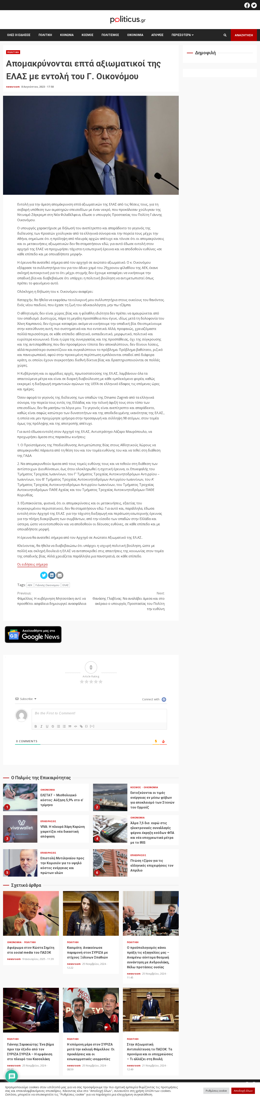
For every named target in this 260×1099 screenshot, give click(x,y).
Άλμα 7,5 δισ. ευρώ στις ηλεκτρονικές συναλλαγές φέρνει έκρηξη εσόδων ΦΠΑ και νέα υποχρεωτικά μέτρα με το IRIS (110, 829)
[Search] (225, 35)
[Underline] (47, 726)
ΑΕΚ (30, 585)
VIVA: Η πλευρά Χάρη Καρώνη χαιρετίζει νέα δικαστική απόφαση (20, 829)
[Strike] (53, 726)
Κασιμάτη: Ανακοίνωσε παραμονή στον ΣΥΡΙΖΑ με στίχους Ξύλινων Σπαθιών (91, 913)
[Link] (81, 726)
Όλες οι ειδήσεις (18, 35)
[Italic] (41, 726)
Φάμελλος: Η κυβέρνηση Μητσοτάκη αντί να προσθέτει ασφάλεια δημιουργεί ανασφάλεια (51, 598)
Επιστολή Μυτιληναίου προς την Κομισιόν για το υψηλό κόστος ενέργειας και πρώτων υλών (20, 863)
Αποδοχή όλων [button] (243, 1090)
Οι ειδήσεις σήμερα (32, 564)
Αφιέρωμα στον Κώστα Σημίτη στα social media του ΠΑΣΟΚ (31, 913)
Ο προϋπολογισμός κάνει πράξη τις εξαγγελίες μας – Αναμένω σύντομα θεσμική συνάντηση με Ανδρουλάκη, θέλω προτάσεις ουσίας (151, 913)
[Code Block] (75, 726)
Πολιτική (45, 35)
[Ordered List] (58, 726)
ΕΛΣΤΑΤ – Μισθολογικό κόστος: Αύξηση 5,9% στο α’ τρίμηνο (20, 797)
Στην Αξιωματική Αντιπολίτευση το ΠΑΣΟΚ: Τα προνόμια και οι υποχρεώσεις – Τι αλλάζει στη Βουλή (151, 1010)
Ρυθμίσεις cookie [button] (216, 1090)
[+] (92, 726)
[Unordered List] (64, 726)
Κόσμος (87, 35)
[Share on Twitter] (44, 575)
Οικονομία (135, 35)
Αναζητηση (244, 35)
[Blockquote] (70, 726)
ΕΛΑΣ (66, 585)
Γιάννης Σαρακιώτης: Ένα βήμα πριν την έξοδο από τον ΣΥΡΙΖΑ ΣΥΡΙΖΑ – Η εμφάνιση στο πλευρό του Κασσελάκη (31, 1010)
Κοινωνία (67, 35)
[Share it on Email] (59, 575)
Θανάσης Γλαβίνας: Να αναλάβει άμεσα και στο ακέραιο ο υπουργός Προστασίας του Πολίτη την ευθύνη (129, 601)
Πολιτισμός (110, 35)
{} (86, 726)
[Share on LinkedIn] (51, 575)
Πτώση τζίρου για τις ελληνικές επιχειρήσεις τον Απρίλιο (110, 863)
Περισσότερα (181, 35)
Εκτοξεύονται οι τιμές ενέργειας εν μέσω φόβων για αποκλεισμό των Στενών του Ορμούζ (110, 797)
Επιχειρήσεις (48, 821)
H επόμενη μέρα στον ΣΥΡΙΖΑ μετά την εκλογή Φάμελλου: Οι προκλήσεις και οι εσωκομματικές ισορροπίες (91, 1010)
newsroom (13, 86)
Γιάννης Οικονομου (47, 585)
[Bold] (36, 726)
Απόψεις (157, 35)
